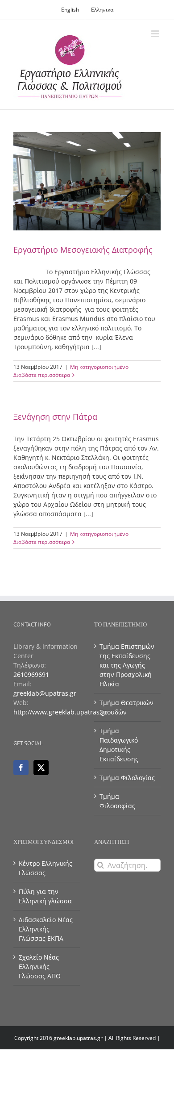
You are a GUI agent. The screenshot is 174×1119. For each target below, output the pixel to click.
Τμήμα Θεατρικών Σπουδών (126, 707)
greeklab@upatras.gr (44, 693)
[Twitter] (41, 767)
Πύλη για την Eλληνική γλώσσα (45, 896)
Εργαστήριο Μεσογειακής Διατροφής (83, 249)
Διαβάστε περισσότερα (41, 375)
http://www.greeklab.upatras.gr (60, 712)
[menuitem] (70, 10)
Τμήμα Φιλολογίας (127, 777)
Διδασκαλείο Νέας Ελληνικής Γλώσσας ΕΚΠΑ (46, 929)
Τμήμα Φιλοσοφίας (117, 801)
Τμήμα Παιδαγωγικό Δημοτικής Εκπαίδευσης (118, 745)
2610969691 (31, 674)
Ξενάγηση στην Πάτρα (55, 416)
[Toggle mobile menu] (156, 33)
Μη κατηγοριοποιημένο (99, 367)
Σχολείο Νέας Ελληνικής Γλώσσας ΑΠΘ (40, 966)
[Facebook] (21, 767)
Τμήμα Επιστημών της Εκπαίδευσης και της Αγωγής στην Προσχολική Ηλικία (126, 665)
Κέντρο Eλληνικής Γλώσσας (45, 868)
